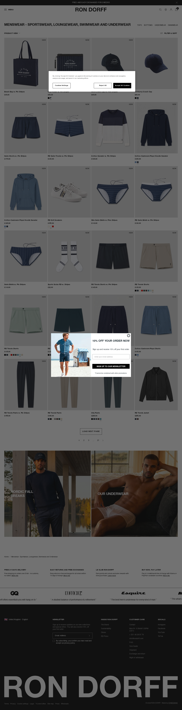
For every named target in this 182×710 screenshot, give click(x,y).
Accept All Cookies (122, 85)
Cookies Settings (61, 85)
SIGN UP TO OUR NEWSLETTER (111, 366)
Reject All (102, 85)
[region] (92, 81)
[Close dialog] (128, 335)
